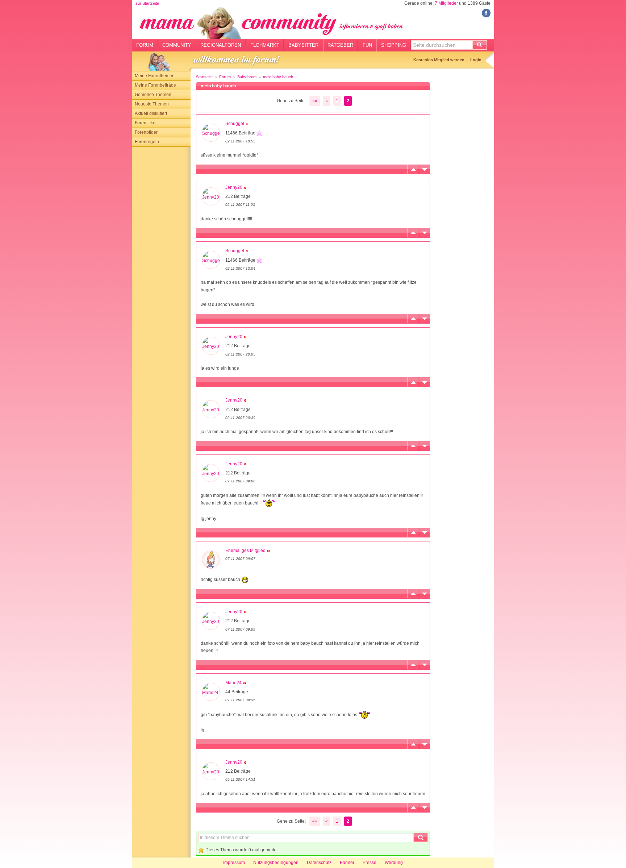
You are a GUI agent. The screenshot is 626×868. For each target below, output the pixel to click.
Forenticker (146, 122)
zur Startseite (147, 3)
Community (176, 45)
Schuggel (234, 123)
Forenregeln (147, 141)
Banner (347, 862)
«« (314, 100)
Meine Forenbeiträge (155, 85)
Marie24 (233, 682)
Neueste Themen (152, 104)
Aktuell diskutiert (151, 113)
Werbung (394, 862)
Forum (144, 45)
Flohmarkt (264, 45)
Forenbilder (146, 132)
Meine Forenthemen (155, 75)
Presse (369, 862)
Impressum (234, 862)
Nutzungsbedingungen (276, 862)
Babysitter (303, 45)
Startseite (204, 77)
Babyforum (246, 77)
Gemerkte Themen (153, 94)
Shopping (393, 45)
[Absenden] (479, 45)
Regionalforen (220, 45)
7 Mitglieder (446, 3)
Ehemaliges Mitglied (245, 550)
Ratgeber (340, 45)
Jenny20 (233, 187)
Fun (367, 45)
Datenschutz (319, 862)
